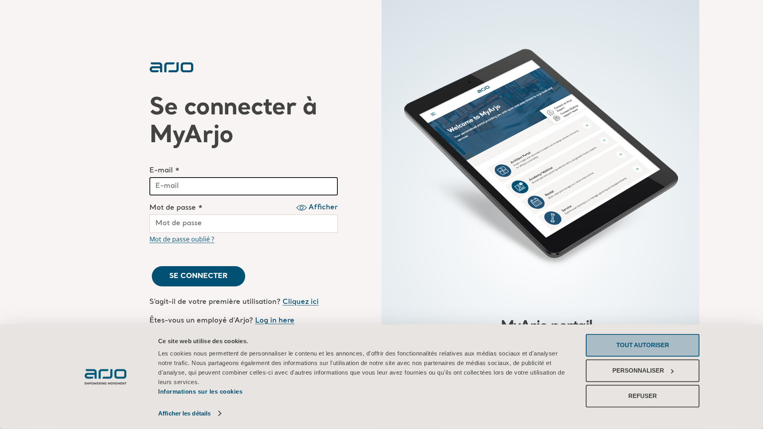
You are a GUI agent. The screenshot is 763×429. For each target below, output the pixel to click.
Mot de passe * (176, 208)
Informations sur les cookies (200, 391)
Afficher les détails (184, 413)
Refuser (642, 395)
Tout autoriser (642, 345)
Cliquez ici (301, 302)
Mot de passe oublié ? (181, 239)
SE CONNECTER (198, 276)
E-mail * (164, 170)
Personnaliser (638, 370)
